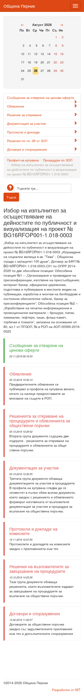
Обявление (15, 106)
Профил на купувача (23, 160)
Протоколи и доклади (23, 132)
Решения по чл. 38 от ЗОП (27, 140)
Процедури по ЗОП (57, 160)
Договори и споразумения (27, 149)
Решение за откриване (24, 114)
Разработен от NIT (66, 689)
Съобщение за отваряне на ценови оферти (40, 97)
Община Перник (19, 5)
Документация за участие (26, 123)
